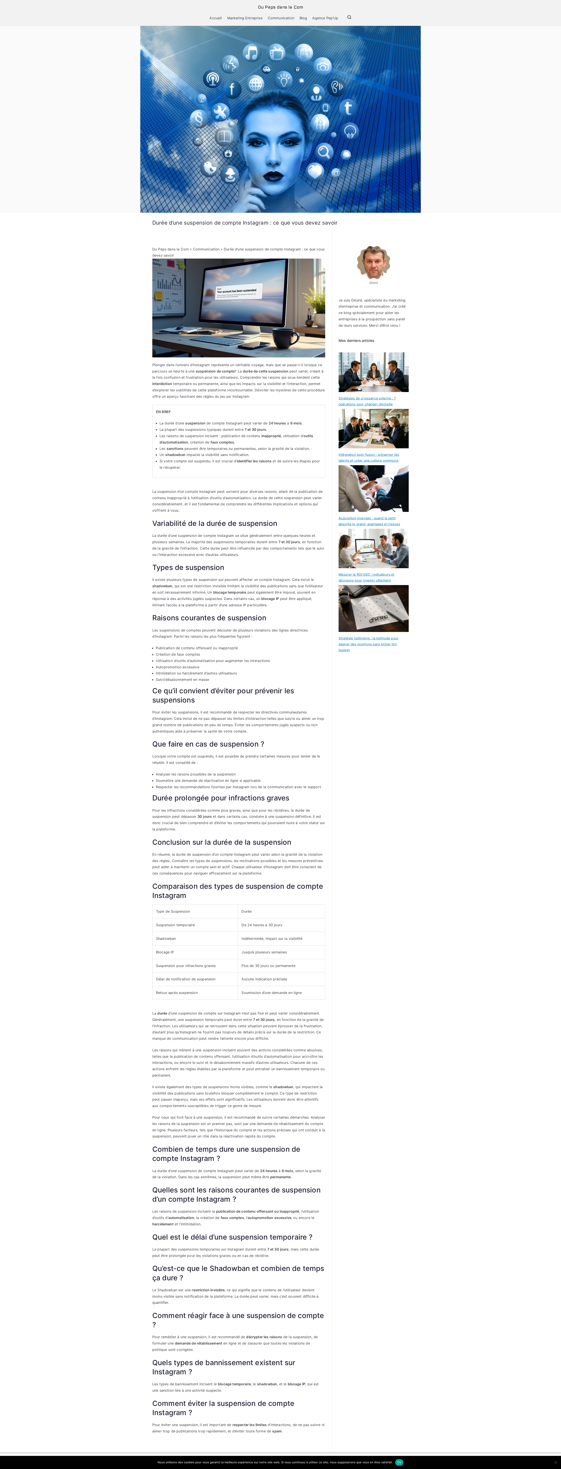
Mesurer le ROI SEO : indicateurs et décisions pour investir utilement (366, 577)
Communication (281, 18)
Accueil (215, 18)
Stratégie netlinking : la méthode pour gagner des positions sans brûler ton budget (368, 644)
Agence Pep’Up (325, 18)
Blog (303, 18)
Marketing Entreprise (245, 18)
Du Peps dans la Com (280, 7)
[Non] (555, 1462)
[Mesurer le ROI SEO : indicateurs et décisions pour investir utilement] (374, 548)
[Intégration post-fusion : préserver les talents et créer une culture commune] (374, 428)
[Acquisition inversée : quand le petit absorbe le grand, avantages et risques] (374, 488)
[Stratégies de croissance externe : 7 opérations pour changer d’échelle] (374, 372)
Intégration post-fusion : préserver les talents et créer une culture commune (369, 457)
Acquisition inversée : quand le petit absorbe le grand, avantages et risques (369, 521)
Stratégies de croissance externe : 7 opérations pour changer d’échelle (367, 401)
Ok (399, 1462)
